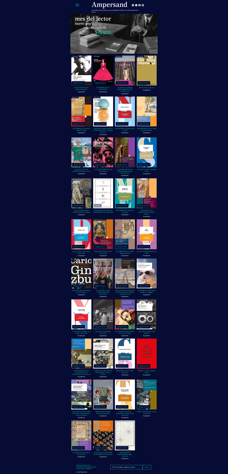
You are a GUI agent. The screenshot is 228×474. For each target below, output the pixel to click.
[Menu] (77, 5)
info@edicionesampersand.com (86, 467)
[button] (151, 4)
